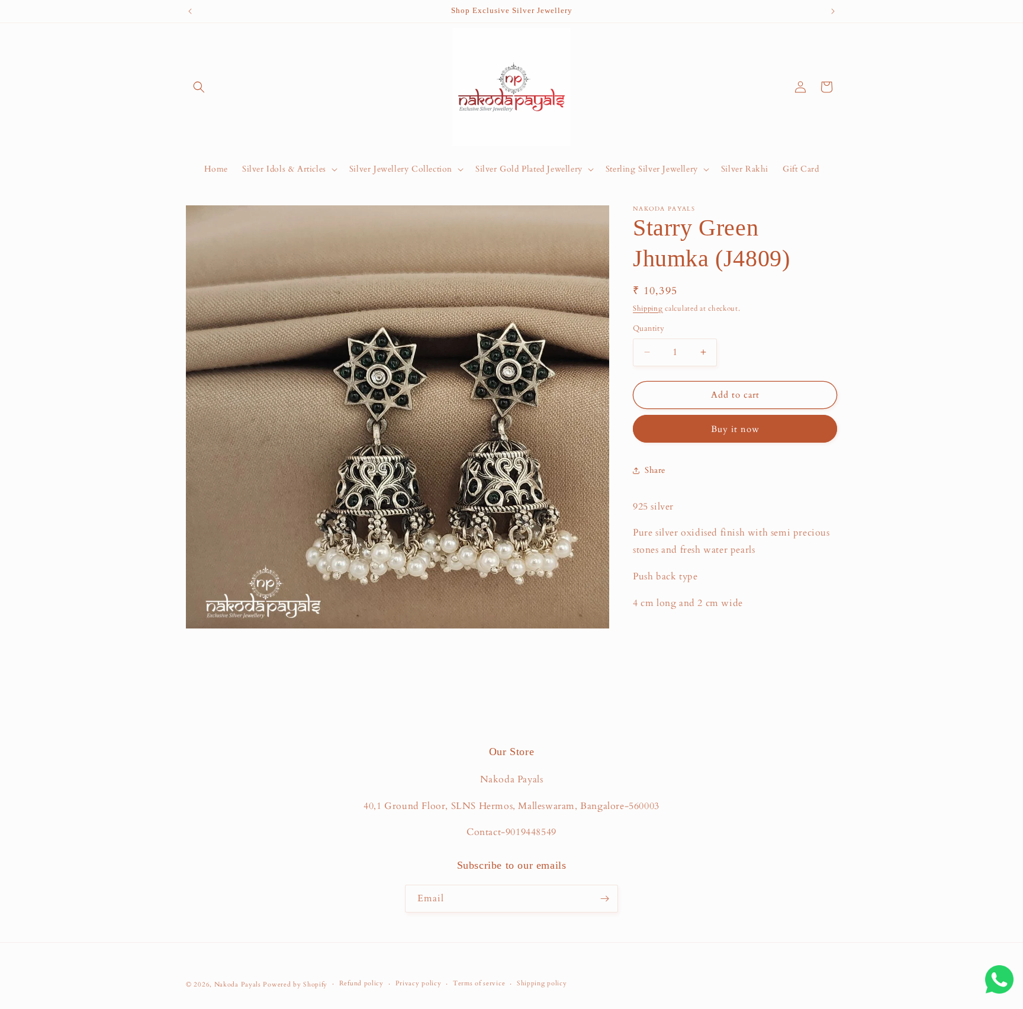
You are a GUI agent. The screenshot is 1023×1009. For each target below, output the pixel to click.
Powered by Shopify (295, 984)
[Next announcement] (833, 11)
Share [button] (655, 470)
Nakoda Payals (237, 984)
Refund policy (361, 983)
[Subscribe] (604, 899)
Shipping (648, 308)
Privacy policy (418, 983)
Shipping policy (542, 983)
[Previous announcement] (190, 11)
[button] (199, 87)
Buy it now (735, 429)
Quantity (648, 328)
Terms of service (479, 983)
